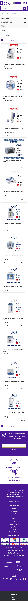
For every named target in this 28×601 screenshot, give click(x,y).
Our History (14, 513)
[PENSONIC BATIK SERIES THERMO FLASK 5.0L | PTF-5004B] (14, 307)
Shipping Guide (14, 526)
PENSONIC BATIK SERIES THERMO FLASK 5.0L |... (13, 319)
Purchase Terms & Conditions (14, 596)
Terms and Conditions (14, 524)
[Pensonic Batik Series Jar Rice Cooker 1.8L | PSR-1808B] (14, 85)
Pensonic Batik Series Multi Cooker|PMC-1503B (13, 350)
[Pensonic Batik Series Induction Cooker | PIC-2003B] (14, 180)
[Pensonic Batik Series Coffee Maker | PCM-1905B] (14, 212)
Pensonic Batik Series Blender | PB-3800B (13, 413)
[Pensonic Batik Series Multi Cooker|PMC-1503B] (14, 338)
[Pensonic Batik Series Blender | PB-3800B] (14, 401)
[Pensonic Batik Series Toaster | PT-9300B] (14, 370)
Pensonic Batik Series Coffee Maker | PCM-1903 (14, 65)
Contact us (14, 508)
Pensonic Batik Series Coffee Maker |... (12, 223)
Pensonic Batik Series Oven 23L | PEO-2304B (12, 161)
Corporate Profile (14, 509)
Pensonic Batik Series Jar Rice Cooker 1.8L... (12, 97)
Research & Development (14, 515)
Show (3, 33)
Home (3, 13)
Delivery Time (14, 527)
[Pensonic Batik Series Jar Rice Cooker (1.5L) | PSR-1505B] (14, 275)
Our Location (14, 516)
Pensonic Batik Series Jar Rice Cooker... (13, 255)
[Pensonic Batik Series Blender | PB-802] (14, 117)
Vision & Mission (14, 511)
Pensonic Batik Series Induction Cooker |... (13, 191)
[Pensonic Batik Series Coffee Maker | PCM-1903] (14, 53)
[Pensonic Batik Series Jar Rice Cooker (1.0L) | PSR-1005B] (14, 244)
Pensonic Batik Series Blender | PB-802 (13, 128)
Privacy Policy (14, 533)
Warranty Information (14, 531)
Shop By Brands (6, 22)
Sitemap (14, 518)
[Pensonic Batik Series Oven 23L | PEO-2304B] (14, 149)
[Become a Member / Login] (17, 2)
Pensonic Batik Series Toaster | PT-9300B (13, 381)
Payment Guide (14, 529)
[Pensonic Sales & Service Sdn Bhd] (7, 3)
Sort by (3, 30)
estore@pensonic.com (14, 501)
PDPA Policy (14, 597)
